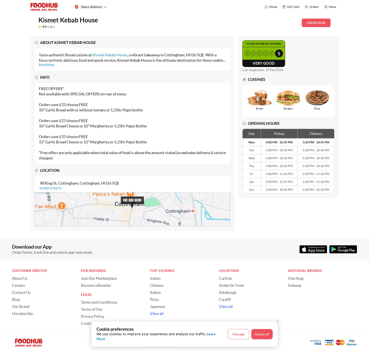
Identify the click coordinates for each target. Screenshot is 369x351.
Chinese (156, 285)
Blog (16, 299)
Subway (294, 285)
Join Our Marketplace (99, 278)
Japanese (157, 306)
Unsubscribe (22, 314)
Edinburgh (227, 292)
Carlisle (225, 278)
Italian (155, 292)
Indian (155, 278)
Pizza (154, 299)
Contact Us (21, 292)
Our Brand (20, 306)
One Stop (296, 278)
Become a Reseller (96, 285)
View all (157, 314)
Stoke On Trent (231, 285)
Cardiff (225, 299)
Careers (18, 285)
